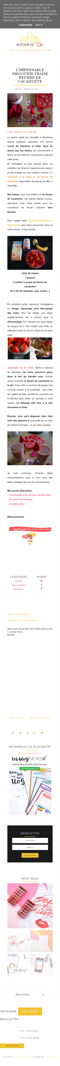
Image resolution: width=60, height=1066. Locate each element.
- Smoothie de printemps (19, 499)
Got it (39, 25)
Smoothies (18, 589)
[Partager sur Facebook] (41, 585)
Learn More (25, 25)
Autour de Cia (22, 1057)
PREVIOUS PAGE (40, 717)
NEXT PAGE (16, 717)
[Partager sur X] (41, 581)
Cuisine (19, 580)
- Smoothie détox (16, 503)
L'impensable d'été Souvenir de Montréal (29, 494)
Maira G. (50, 1057)
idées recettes (19, 584)
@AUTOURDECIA (30, 1011)
